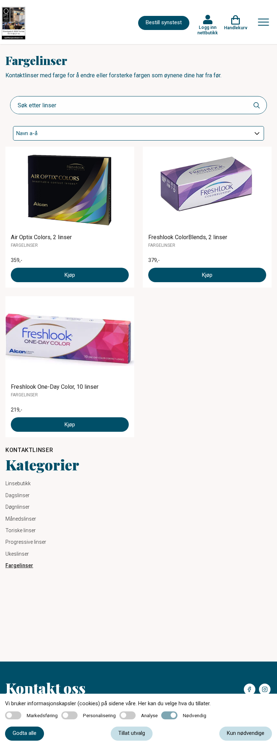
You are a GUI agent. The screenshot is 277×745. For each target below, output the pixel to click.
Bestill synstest (164, 22)
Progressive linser (25, 542)
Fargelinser (19, 565)
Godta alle (24, 733)
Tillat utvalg (131, 733)
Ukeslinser (17, 554)
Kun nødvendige (245, 733)
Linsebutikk (18, 483)
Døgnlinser (17, 507)
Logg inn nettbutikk (207, 30)
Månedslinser (20, 519)
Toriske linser (20, 530)
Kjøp (70, 275)
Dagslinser (17, 495)
